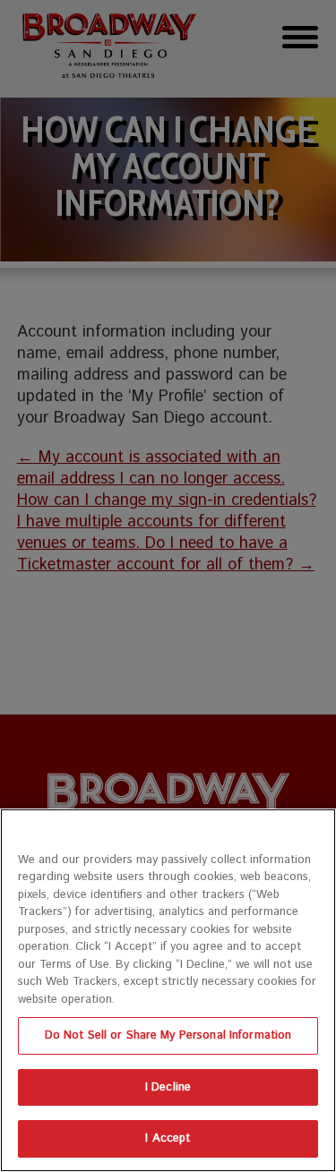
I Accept (167, 1138)
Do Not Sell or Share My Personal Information (168, 1035)
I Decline (168, 1087)
